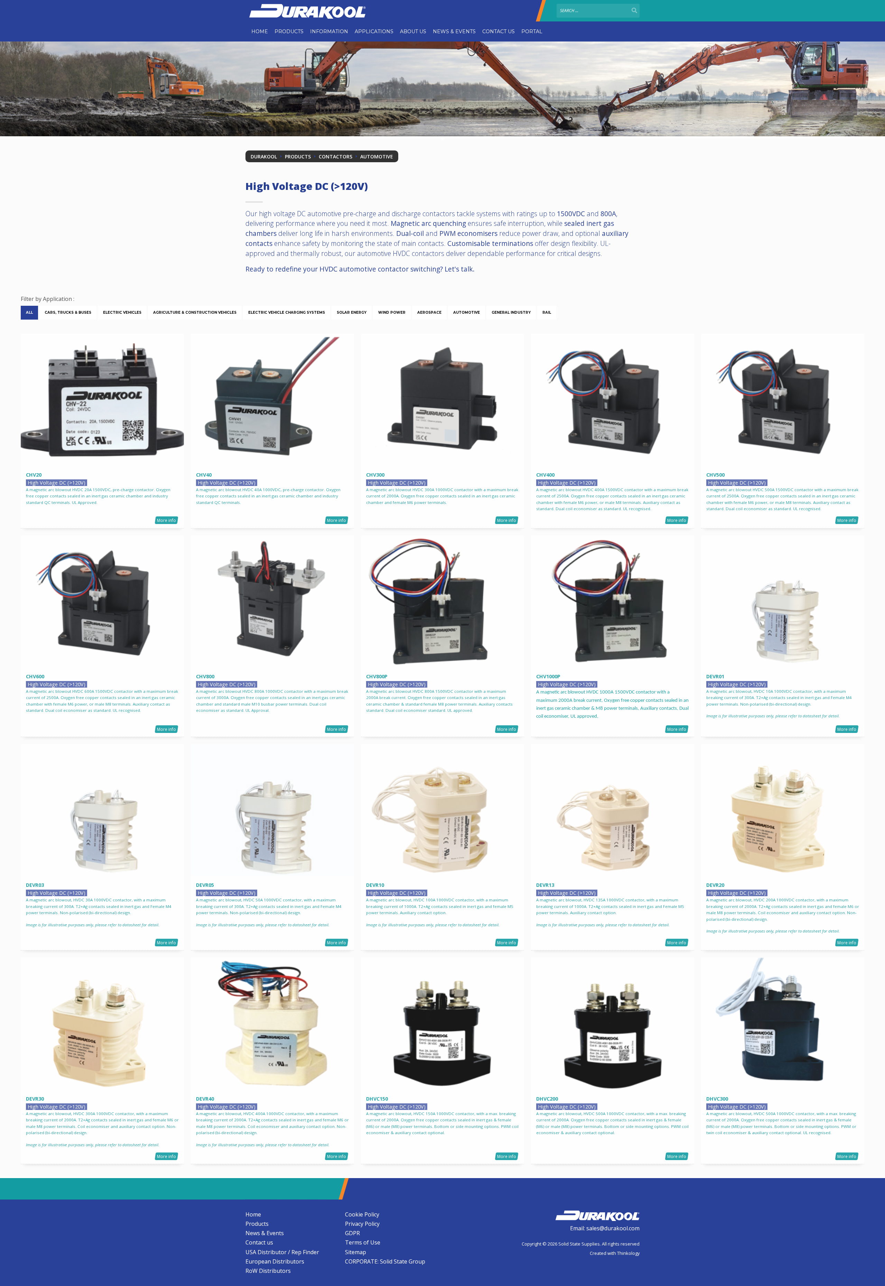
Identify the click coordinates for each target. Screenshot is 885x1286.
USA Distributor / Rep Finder (282, 1252)
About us (413, 31)
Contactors (335, 156)
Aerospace (429, 312)
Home (259, 31)
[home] (597, 1215)
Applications (374, 31)
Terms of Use (362, 1242)
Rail (546, 312)
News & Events (454, 31)
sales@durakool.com (613, 1228)
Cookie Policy (362, 1214)
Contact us (498, 31)
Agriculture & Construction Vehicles (194, 312)
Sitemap (355, 1252)
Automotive (376, 156)
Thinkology (628, 1253)
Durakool (264, 156)
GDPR (352, 1233)
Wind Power (392, 312)
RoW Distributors (268, 1271)
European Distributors (274, 1261)
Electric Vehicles (122, 312)
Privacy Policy (362, 1224)
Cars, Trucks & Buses (68, 312)
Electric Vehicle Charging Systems (286, 312)
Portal (531, 31)
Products (289, 31)
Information (329, 31)
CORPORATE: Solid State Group (385, 1261)
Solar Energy (351, 312)
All (29, 312)
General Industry (511, 312)
